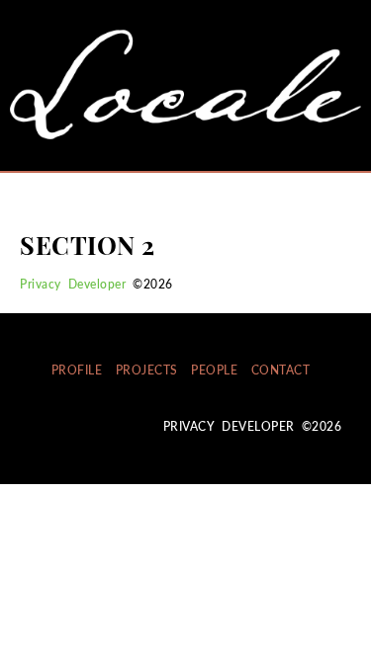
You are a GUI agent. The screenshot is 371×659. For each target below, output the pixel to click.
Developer (97, 284)
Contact (281, 370)
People (214, 370)
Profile (77, 370)
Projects (147, 370)
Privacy (40, 284)
